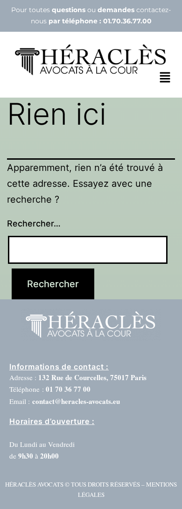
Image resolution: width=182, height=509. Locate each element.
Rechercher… (34, 223)
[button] (164, 78)
